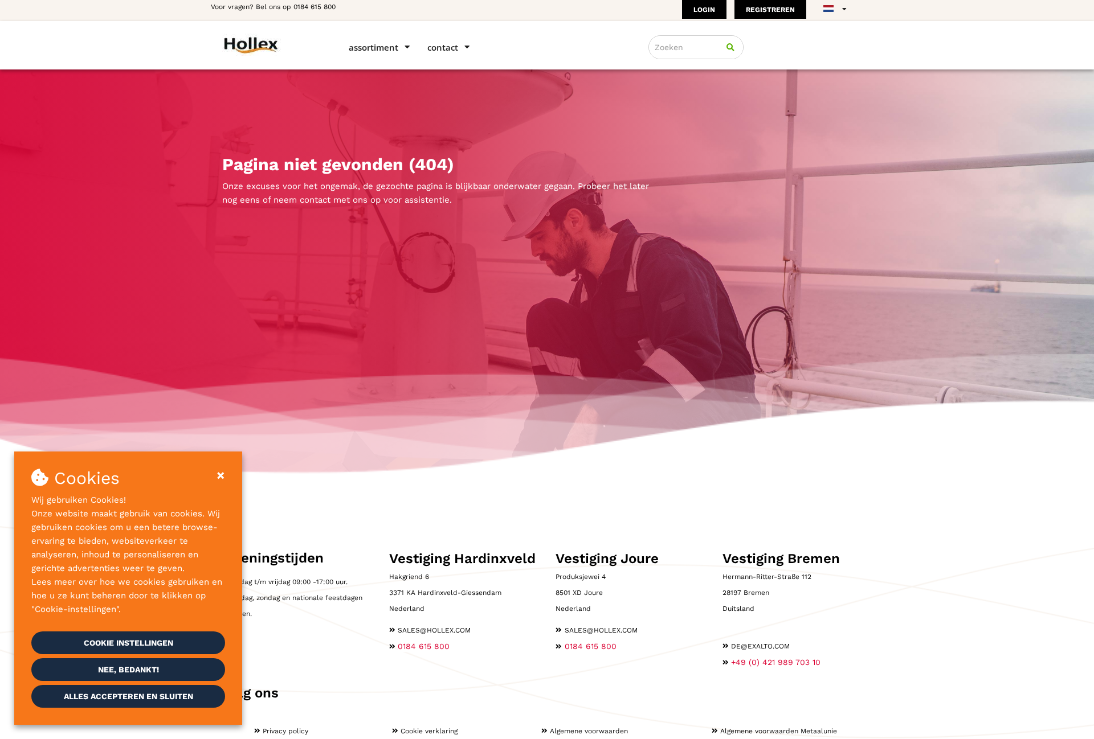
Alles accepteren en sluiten (128, 696)
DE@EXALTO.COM (760, 646)
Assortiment (373, 47)
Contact (442, 47)
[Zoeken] (730, 47)
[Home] (269, 45)
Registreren (770, 10)
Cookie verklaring (429, 731)
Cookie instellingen (128, 642)
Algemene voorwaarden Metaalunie (778, 731)
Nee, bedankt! (128, 669)
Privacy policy (285, 731)
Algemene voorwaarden (589, 731)
